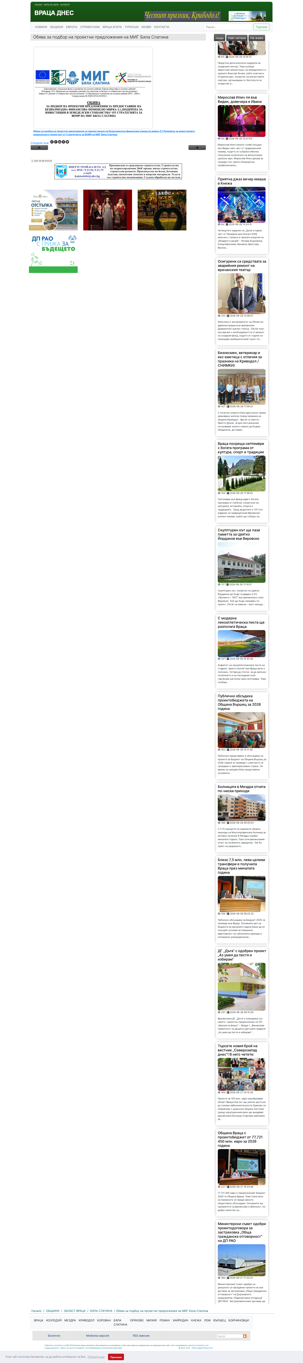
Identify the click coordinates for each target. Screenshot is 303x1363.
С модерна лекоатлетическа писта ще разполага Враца (241, 573)
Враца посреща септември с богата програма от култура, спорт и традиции (241, 398)
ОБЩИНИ (56, 27)
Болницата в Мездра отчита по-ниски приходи (241, 740)
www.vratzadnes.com (58, 1345)
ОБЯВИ (146, 27)
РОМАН (165, 1320)
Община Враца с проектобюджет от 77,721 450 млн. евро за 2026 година (240, 1090)
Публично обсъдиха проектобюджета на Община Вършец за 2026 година (239, 653)
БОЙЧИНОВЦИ (238, 1320)
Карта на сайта (51, 5)
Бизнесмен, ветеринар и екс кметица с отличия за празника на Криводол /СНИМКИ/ (240, 310)
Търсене (261, 27)
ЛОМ (207, 1320)
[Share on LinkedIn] (59, 142)
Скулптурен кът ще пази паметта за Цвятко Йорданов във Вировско (239, 485)
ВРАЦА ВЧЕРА (112, 27)
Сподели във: (40, 143)
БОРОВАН (104, 1320)
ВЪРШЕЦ (219, 1320)
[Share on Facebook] (52, 142)
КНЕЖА (196, 1320)
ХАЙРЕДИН (180, 1320)
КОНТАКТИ (161, 27)
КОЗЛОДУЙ (54, 1320)
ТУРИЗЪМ (132, 27)
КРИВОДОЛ (86, 1320)
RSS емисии (141, 1335)
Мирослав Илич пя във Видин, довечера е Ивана (240, 50)
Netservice (208, 1348)
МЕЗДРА (70, 1320)
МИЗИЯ (151, 1320)
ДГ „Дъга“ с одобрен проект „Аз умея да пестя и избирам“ (242, 906)
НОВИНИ (41, 27)
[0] (39, 147)
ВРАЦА (38, 1320)
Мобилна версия (97, 1335)
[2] (197, 147)
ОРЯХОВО (137, 1320)
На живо (256, 38)
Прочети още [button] (96, 1356)
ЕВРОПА (71, 27)
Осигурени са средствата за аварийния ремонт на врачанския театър (242, 216)
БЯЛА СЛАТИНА (120, 1322)
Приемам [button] (116, 1357)
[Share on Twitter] (67, 142)
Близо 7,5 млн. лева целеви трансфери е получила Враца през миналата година (241, 817)
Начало (38, 5)
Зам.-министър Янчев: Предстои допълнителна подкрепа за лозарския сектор (239, 1275)
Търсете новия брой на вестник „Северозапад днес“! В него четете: (237, 1001)
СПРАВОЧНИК (90, 27)
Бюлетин (54, 1335)
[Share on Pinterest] (63, 142)
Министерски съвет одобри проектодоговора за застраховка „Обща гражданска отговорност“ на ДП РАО (242, 1183)
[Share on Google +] (56, 142)
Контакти (65, 5)
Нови (220, 38)
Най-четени (237, 38)
